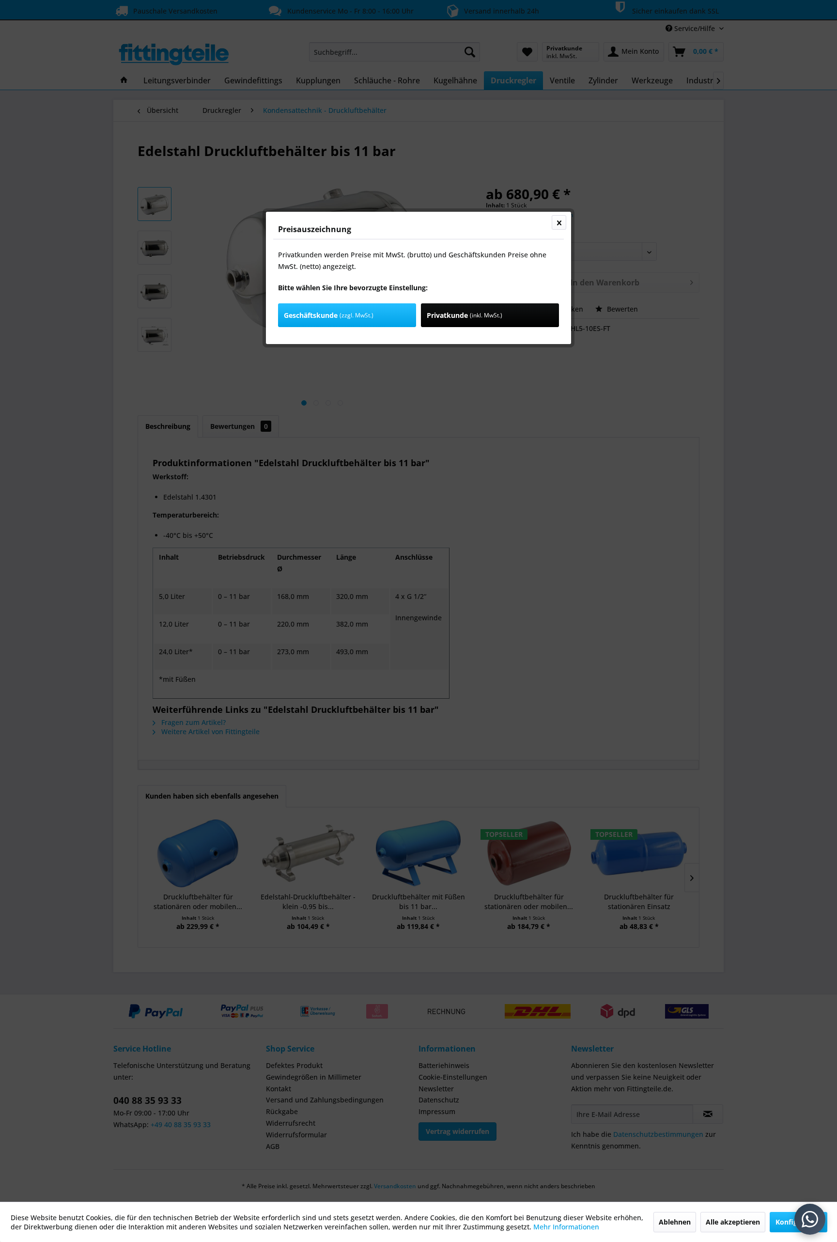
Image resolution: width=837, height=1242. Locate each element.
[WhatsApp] (809, 1219)
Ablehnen (675, 1221)
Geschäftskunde (328, 315)
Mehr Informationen (566, 1226)
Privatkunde (464, 315)
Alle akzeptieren (733, 1221)
